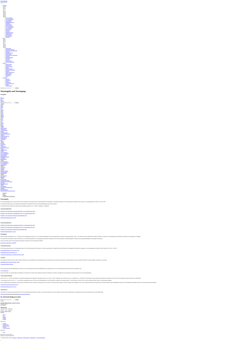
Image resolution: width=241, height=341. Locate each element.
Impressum (14, 337)
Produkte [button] (5, 5)
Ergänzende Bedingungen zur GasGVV (8, 286)
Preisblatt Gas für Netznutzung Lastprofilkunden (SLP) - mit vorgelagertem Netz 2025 (18, 227)
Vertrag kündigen (6, 328)
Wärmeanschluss (9, 60)
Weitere (4, 319)
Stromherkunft (8, 21)
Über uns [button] (5, 77)
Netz (4, 194)
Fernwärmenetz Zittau (10, 62)
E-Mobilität (8, 23)
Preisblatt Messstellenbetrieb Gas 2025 (8, 231)
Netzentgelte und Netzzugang (11, 50)
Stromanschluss (9, 24)
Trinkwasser (8, 30)
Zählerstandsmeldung (10, 22)
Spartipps (7, 71)
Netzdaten (8, 51)
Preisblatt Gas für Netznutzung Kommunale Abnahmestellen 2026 (14, 215)
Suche (2, 88)
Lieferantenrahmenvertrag (5, 245)
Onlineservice (8, 65)
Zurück (2, 116)
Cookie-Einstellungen (41, 337)
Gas (4, 315)
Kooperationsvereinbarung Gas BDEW (8, 242)
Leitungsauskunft (9, 66)
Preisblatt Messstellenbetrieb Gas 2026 (8, 217)
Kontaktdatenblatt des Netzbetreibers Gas (9, 252)
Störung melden (9, 64)
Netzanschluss (8, 48)
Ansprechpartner (9, 85)
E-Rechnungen (8, 74)
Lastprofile (3, 257)
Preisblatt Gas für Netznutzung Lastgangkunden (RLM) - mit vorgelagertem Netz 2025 (18, 225)
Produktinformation (9, 32)
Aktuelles (7, 79)
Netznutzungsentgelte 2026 (6, 208)
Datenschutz (19, 337)
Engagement (8, 80)
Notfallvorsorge (9, 73)
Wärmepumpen (9, 34)
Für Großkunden (9, 20)
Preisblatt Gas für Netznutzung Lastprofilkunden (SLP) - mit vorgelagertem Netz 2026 (18, 213)
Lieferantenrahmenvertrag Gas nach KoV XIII (10, 250)
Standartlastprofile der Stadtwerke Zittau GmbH (10, 262)
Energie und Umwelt (10, 83)
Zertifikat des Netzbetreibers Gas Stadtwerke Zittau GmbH (12, 254)
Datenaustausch (4, 289)
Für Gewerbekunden (10, 19)
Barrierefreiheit (26, 337)
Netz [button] (4, 38)
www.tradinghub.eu (4, 270)
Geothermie (8, 75)
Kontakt (7, 67)
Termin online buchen (10, 72)
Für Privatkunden (9, 17)
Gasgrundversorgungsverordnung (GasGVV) (10, 284)
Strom (4, 314)
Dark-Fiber (8, 37)
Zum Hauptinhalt (4, 1)
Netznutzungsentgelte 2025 (6, 222)
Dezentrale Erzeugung (10, 49)
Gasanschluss (8, 29)
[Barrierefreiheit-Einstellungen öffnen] (1, 3)
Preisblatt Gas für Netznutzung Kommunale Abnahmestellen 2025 (14, 229)
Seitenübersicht (33, 337)
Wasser (4, 317)
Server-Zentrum (9, 36)
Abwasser (7, 31)
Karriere (7, 81)
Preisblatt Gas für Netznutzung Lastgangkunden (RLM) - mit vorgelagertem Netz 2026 (18, 211)
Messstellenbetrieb (9, 53)
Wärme (4, 318)
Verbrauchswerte (9, 33)
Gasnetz (4, 195)
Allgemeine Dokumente (10, 70)
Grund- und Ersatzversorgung (6, 275)
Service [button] (4, 63)
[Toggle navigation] (2, 3)
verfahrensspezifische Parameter (7, 264)
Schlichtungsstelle (9, 68)
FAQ (7, 76)
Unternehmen (8, 82)
